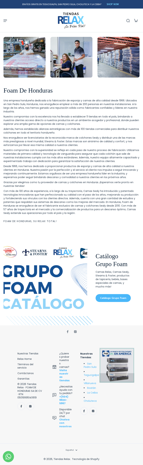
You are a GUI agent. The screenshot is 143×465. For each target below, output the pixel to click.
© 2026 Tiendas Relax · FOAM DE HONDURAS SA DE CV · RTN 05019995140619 (29, 391)
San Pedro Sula (90, 365)
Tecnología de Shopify (85, 459)
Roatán (91, 388)
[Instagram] (75, 332)
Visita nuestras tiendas (64, 375)
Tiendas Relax (62, 459)
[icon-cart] (136, 20)
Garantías (23, 378)
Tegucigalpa (91, 375)
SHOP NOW (113, 4)
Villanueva (90, 383)
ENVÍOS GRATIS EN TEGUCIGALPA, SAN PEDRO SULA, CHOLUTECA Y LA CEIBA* (61, 4)
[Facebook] (68, 332)
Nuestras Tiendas (27, 353)
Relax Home (24, 359)
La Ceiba (92, 392)
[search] (128, 20)
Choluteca (90, 401)
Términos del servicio (25, 366)
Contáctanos (25, 373)
